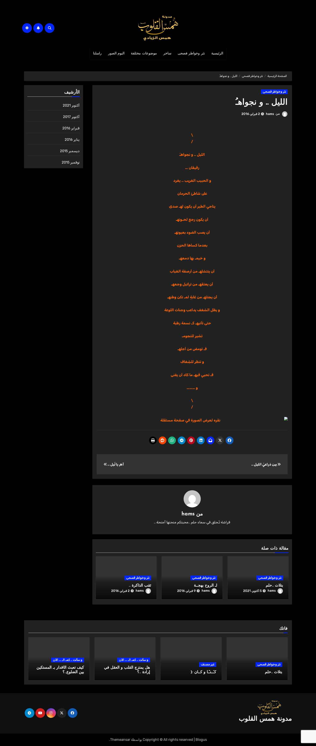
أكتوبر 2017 (71, 117)
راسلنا (97, 53)
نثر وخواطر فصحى (191, 53)
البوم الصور (116, 53)
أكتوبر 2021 (71, 105)
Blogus (201, 740)
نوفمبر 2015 (71, 162)
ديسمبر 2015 (70, 151)
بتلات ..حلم (274, 586)
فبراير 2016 (71, 128)
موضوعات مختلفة (144, 53)
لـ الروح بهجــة (205, 586)
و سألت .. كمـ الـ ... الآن (133, 660)
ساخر (167, 53)
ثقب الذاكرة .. (140, 586)
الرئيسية (217, 53)
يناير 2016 (72, 140)
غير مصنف (208, 664)
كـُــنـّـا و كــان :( (203, 672)
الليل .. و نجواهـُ (262, 102)
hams (270, 114)
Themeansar (120, 740)
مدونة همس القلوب (265, 719)
